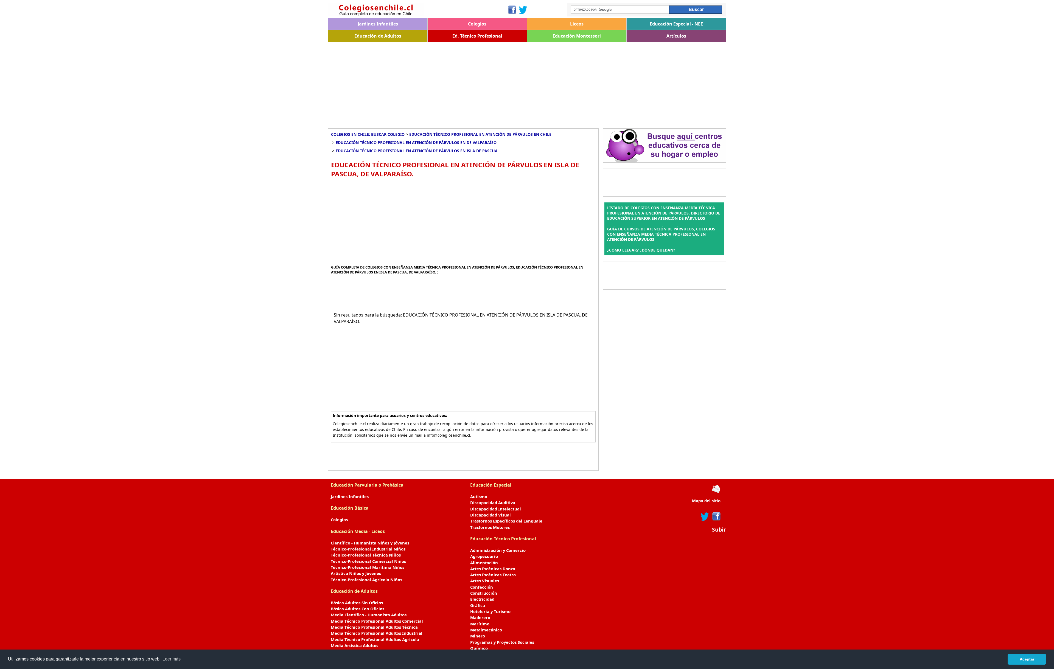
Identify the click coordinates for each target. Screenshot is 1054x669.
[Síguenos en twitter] (705, 516)
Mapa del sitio (706, 500)
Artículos (676, 36)
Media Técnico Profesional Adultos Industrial (376, 633)
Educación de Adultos (377, 36)
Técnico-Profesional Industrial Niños (368, 549)
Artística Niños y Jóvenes (356, 573)
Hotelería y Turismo (490, 611)
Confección (481, 587)
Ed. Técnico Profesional (477, 36)
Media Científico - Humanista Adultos (369, 614)
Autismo (478, 496)
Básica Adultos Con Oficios (357, 608)
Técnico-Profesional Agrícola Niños (366, 579)
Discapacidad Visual (490, 515)
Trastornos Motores (490, 527)
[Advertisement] (492, 83)
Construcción (483, 593)
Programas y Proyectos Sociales (502, 642)
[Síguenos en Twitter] (523, 9)
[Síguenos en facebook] (716, 516)
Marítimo (479, 623)
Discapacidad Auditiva (492, 502)
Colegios (477, 24)
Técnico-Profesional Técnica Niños (366, 555)
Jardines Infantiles (378, 24)
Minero (477, 636)
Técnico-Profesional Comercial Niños (368, 561)
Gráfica (477, 605)
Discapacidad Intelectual (495, 509)
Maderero (480, 617)
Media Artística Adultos (354, 645)
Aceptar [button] (1027, 659)
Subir (719, 529)
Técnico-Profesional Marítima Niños (367, 567)
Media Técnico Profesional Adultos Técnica (374, 627)
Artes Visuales (484, 580)
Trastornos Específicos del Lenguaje (506, 521)
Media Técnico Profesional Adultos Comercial (377, 621)
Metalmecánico (486, 630)
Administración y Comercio (498, 550)
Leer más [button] (171, 659)
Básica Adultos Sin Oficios (357, 602)
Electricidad (482, 599)
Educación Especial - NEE (676, 24)
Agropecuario (484, 556)
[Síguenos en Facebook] (511, 9)
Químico (479, 648)
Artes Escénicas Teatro (493, 574)
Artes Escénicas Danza (492, 568)
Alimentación (484, 562)
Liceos (577, 24)
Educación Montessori (577, 36)
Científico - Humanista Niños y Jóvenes (370, 543)
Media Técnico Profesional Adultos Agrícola (375, 639)
